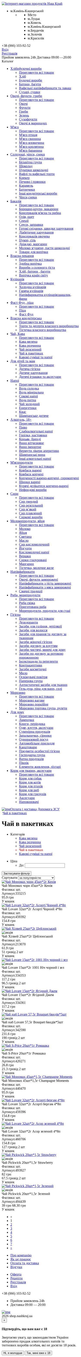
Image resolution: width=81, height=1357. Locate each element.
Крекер (24, 178)
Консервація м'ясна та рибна (40, 213)
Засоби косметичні (32, 669)
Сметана (25, 536)
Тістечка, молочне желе (36, 568)
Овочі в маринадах (33, 123)
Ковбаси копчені (31, 474)
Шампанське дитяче (34, 416)
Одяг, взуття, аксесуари (36, 728)
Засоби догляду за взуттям (38, 646)
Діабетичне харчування (36, 232)
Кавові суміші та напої (35, 357)
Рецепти (16, 1278)
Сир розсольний (31, 505)
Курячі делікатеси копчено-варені (43, 486)
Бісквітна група (30, 162)
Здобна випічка (30, 263)
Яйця (23, 533)
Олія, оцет (26, 217)
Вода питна (27, 400)
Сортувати (9, 877)
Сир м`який (27, 509)
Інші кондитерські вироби (38, 193)
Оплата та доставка (24, 1263)
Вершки (25, 556)
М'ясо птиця (28, 135)
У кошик (8, 901)
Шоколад (25, 166)
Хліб (22, 76)
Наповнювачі (29, 802)
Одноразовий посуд (33, 739)
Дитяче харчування (33, 373)
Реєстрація (9, 53)
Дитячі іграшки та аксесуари (40, 377)
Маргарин (26, 564)
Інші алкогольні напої (35, 458)
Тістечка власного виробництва (42, 330)
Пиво (23, 427)
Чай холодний (29, 404)
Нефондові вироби (33, 490)
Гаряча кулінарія (31, 291)
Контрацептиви (30, 665)
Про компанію (21, 1255)
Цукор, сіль (27, 240)
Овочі (23, 104)
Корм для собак (30, 778)
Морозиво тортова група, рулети (43, 708)
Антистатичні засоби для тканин (43, 685)
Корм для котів (30, 782)
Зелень (24, 115)
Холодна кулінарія (32, 287)
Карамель (26, 185)
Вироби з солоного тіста (37, 267)
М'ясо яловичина (31, 143)
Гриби (23, 111)
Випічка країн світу (33, 275)
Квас (22, 412)
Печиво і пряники (32, 182)
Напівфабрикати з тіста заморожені (45, 583)
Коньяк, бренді (30, 439)
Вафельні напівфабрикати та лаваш (45, 88)
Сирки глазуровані (33, 560)
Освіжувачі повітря (33, 677)
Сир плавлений (30, 513)
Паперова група (31, 681)
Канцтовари (28, 747)
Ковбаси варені (30, 470)
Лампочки (26, 720)
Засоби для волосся (33, 630)
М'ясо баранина (30, 150)
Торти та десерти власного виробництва (49, 326)
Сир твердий (28, 501)
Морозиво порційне (33, 704)
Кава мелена (28, 341)
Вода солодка (29, 388)
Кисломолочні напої (34, 552)
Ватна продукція (31, 759)
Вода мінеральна (31, 392)
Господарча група (32, 755)
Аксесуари (27, 798)
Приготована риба (32, 607)
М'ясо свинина (30, 139)
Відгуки (16, 1267)
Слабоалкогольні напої (36, 431)
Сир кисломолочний (34, 544)
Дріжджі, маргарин (33, 244)
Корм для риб (29, 790)
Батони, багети (30, 84)
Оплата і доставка (23, 809)
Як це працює (20, 1259)
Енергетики (28, 408)
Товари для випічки (33, 252)
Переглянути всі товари (36, 72)
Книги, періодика (32, 724)
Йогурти (25, 548)
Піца (22, 310)
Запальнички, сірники (35, 735)
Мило (23, 673)
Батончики (27, 189)
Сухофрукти (28, 119)
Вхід (5, 49)
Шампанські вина (32, 455)
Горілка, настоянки (33, 435)
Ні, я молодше (12, 1353)
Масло (24, 540)
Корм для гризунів (32, 794)
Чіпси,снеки (28, 197)
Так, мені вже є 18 (38, 1353)
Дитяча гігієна (29, 369)
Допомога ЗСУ (49, 809)
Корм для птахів (31, 786)
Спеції (24, 221)
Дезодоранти (28, 622)
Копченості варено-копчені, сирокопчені (49, 478)
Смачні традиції (30, 591)
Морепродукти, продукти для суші (44, 611)
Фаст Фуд (26, 314)
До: (21, 865)
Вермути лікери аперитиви (39, 451)
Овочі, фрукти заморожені (38, 579)
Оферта (15, 1274)
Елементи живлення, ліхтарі (40, 767)
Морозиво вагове (31, 700)
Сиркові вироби (31, 517)
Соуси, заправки (31, 224)
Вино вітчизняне (31, 443)
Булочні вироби (30, 80)
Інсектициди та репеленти (38, 661)
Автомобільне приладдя (36, 743)
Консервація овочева (34, 236)
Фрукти (24, 107)
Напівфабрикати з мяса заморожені (45, 587)
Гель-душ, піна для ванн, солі (40, 689)
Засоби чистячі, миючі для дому (42, 650)
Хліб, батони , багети (34, 271)
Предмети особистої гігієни (39, 751)
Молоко (24, 529)
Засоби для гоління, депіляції (40, 626)
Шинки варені (29, 482)
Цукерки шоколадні (33, 170)
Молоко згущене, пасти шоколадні (44, 248)
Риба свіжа (27, 603)
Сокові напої (28, 396)
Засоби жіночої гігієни (35, 642)
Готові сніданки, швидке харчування (46, 228)
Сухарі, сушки (29, 92)
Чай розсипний (30, 349)
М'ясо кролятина (31, 146)
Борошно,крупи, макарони (38, 209)
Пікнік (24, 763)
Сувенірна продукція (34, 731)
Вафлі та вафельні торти (37, 174)
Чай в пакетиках (31, 353)
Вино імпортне (30, 447)
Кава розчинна (30, 345)
